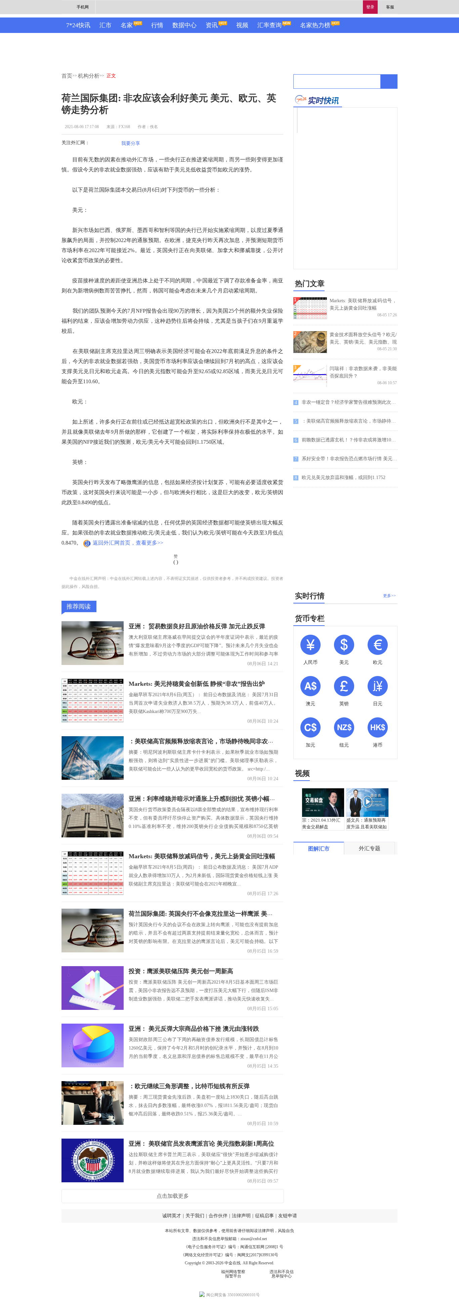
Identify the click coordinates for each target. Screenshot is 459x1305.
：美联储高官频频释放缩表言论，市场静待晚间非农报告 (204, 741)
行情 (157, 25)
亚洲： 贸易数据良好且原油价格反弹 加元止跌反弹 (197, 626)
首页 (66, 76)
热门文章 (310, 283)
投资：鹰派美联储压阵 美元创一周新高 (181, 971)
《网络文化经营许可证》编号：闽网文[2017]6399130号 (229, 1255)
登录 (370, 7)
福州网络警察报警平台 (233, 1273)
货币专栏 (310, 618)
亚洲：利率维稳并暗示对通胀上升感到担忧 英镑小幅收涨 (205, 798)
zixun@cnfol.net (254, 1238)
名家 (127, 25)
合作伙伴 (218, 1215)
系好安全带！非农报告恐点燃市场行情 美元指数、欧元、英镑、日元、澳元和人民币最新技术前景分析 (346, 459)
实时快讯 (317, 99)
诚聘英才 (171, 1215)
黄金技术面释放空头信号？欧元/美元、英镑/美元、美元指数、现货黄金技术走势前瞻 (363, 342)
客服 (390, 7)
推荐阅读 (79, 606)
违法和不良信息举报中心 (281, 1273)
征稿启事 (264, 1215)
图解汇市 (319, 849)
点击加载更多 (173, 1196)
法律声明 (241, 1215)
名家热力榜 (315, 25)
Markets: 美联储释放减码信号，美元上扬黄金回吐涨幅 (202, 856)
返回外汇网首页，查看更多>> (128, 543)
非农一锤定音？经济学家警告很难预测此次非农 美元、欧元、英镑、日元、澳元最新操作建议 (346, 402)
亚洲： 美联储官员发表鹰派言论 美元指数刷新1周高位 (201, 1143)
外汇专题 (369, 848)
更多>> (389, 595)
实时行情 (310, 596)
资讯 (212, 25)
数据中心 (184, 25)
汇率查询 (269, 25)
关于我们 (194, 1215)
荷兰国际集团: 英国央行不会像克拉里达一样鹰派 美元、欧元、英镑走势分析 (231, 913)
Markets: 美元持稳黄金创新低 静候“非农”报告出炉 (197, 683)
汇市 (105, 25)
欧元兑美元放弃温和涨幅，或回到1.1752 (340, 477)
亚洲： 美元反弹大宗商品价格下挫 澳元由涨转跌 (194, 1028)
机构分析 (88, 76)
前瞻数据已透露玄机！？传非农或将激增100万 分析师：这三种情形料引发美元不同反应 (346, 440)
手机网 (83, 7)
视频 (242, 25)
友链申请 (287, 1215)
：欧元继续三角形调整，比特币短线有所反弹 (189, 1086)
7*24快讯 (78, 25)
